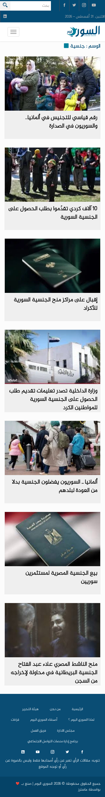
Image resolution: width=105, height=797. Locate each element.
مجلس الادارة (65, 731)
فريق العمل (38, 731)
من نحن (55, 709)
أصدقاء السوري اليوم (43, 720)
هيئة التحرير (30, 709)
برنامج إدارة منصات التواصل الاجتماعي (52, 741)
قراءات (15, 720)
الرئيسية (77, 709)
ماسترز (82, 789)
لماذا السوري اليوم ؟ (81, 720)
